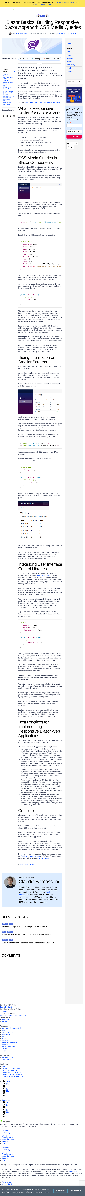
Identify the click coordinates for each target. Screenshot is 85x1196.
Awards (4, 1135)
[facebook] (68, 143)
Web (59, 33)
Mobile (68, 55)
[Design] (74, 61)
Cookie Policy (22, 1192)
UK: (11, 1070)
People (69, 68)
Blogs (4, 1038)
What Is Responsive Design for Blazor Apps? (8, 76)
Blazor (63, 33)
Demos (4, 1030)
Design (69, 61)
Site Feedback (7, 1184)
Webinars (5, 1040)
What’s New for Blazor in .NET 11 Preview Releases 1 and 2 (26, 934)
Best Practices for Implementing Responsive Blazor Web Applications (8, 99)
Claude (48, 59)
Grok (57, 59)
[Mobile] (74, 55)
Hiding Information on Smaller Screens (8, 87)
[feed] (72, 147)
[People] (74, 68)
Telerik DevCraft (6, 1007)
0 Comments (72, 33)
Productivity (70, 65)
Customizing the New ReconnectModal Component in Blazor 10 (28, 943)
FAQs (4, 1051)
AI (67, 74)
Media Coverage (8, 1139)
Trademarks (72, 1171)
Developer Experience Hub (11, 1028)
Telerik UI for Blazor (44, 575)
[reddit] (68, 147)
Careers (5, 1141)
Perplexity (37, 59)
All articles (69, 43)
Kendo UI (3, 1011)
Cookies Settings (76, 1191)
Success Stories (8, 1057)
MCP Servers (5, 1015)
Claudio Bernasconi (20, 33)
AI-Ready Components (18, 1015)
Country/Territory (71, 129)
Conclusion (6, 104)
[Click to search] (80, 82)
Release (69, 71)
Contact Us (6, 1066)
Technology (6, 1133)
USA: (11, 1068)
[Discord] (4, 1095)
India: (12, 1072)
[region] (42, 1191)
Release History (7, 1034)
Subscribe (74, 136)
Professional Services (10, 1043)
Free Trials (5, 1019)
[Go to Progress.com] (5, 1122)
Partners (5, 1045)
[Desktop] (74, 58)
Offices (4, 1143)
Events (4, 1049)
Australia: (13, 1076)
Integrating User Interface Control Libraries (8, 92)
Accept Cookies (60, 1191)
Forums (4, 1036)
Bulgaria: (12, 1074)
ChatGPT (25, 59)
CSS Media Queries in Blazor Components (8, 82)
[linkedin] (76, 143)
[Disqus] (32, 980)
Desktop (69, 58)
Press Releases (7, 1137)
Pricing (4, 1021)
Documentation (7, 1032)
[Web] (74, 52)
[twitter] (72, 143)
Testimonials (6, 1059)
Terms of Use (7, 1182)
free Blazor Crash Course (30, 856)
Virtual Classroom (8, 1047)
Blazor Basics (44, 858)
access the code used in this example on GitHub (42, 103)
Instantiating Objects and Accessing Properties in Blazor (24, 926)
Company (5, 1131)
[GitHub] (4, 1093)
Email (68, 122)
